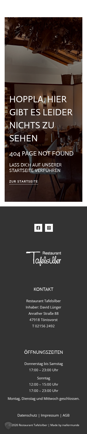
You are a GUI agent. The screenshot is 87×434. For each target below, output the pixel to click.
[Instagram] (49, 228)
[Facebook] (38, 228)
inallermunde (70, 425)
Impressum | (52, 415)
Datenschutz (27, 415)
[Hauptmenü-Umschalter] (74, 9)
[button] (8, 425)
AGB (66, 415)
